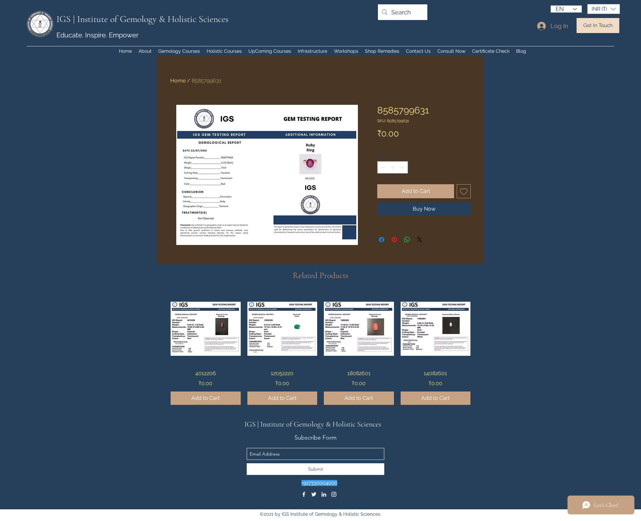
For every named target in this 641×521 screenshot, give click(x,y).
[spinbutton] (393, 167)
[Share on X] (420, 240)
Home (178, 80)
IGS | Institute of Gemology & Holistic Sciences (142, 19)
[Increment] (403, 167)
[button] (603, 9)
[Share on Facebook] (382, 240)
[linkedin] (323, 494)
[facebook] (303, 494)
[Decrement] (382, 167)
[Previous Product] (161, 328)
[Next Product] (480, 328)
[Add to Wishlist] (464, 191)
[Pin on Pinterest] (394, 240)
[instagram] (334, 494)
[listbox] (603, 9)
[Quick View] (206, 329)
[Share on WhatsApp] (407, 240)
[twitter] (313, 494)
